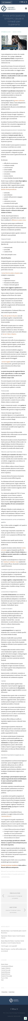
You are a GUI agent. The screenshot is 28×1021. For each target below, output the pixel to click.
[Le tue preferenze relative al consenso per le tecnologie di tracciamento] (25, 1018)
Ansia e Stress (17, 32)
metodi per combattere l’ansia (11, 562)
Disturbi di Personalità (6, 976)
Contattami (7, 2)
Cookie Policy (11, 992)
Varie (2, 980)
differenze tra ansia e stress (19, 220)
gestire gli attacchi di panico (10, 316)
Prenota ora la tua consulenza (9, 865)
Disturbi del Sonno (5, 974)
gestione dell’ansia (19, 100)
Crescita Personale (5, 970)
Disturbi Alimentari (5, 972)
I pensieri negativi (5, 361)
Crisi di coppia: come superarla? (9, 946)
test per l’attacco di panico (9, 334)
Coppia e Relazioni (5, 968)
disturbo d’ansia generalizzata (8, 189)
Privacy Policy (4, 992)
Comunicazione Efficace (7, 966)
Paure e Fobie (4, 978)
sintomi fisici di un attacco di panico (11, 273)
